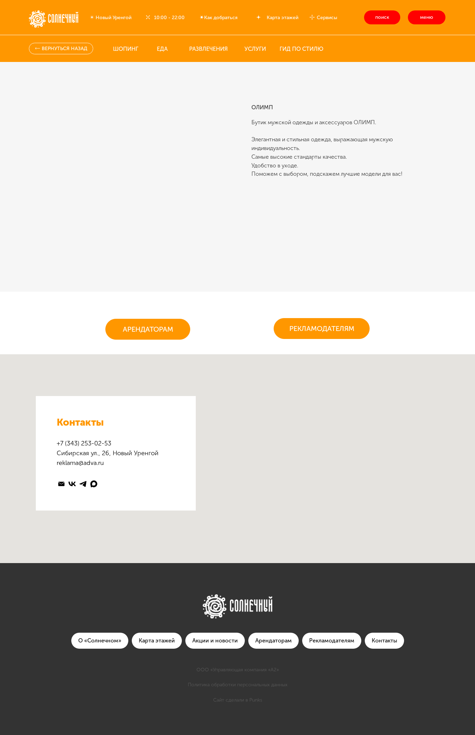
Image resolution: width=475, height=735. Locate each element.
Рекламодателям (331, 640)
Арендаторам (273, 640)
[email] (61, 484)
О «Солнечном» (99, 640)
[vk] (72, 484)
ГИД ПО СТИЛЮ (301, 49)
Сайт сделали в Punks (237, 700)
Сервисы (327, 18)
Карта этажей (282, 18)
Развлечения (208, 49)
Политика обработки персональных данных (238, 685)
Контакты (384, 640)
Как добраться (221, 18)
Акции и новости (215, 640)
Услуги (255, 49)
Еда (162, 49)
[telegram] (83, 484)
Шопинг (125, 49)
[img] (53, 18)
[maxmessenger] (93, 484)
